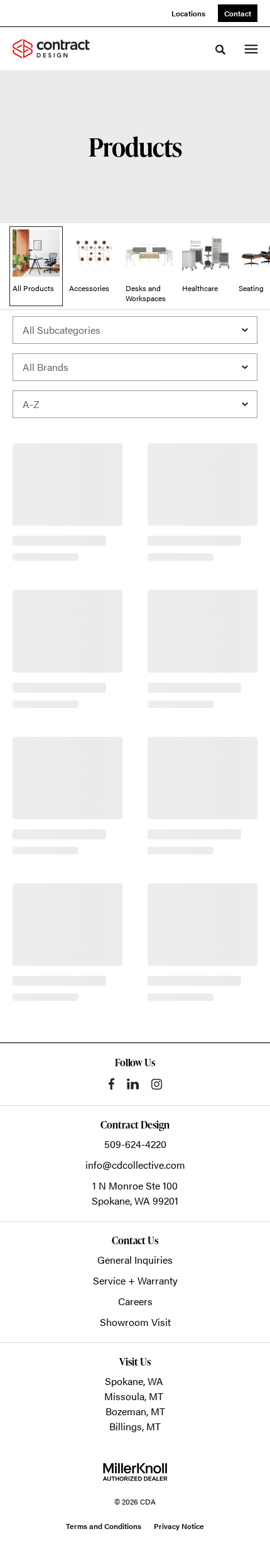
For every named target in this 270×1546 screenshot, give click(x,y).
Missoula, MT (133, 1396)
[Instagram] (156, 1084)
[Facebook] (111, 1084)
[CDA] (59, 48)
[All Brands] (135, 367)
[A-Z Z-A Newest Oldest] (135, 404)
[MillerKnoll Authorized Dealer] (135, 1471)
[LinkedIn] (133, 1084)
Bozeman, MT (135, 1411)
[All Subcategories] (135, 330)
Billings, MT (135, 1426)
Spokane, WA (134, 1381)
